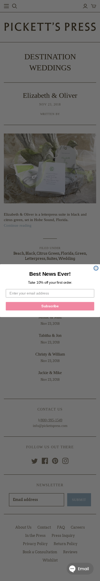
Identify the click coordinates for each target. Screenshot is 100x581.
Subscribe (50, 306)
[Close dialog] (96, 268)
